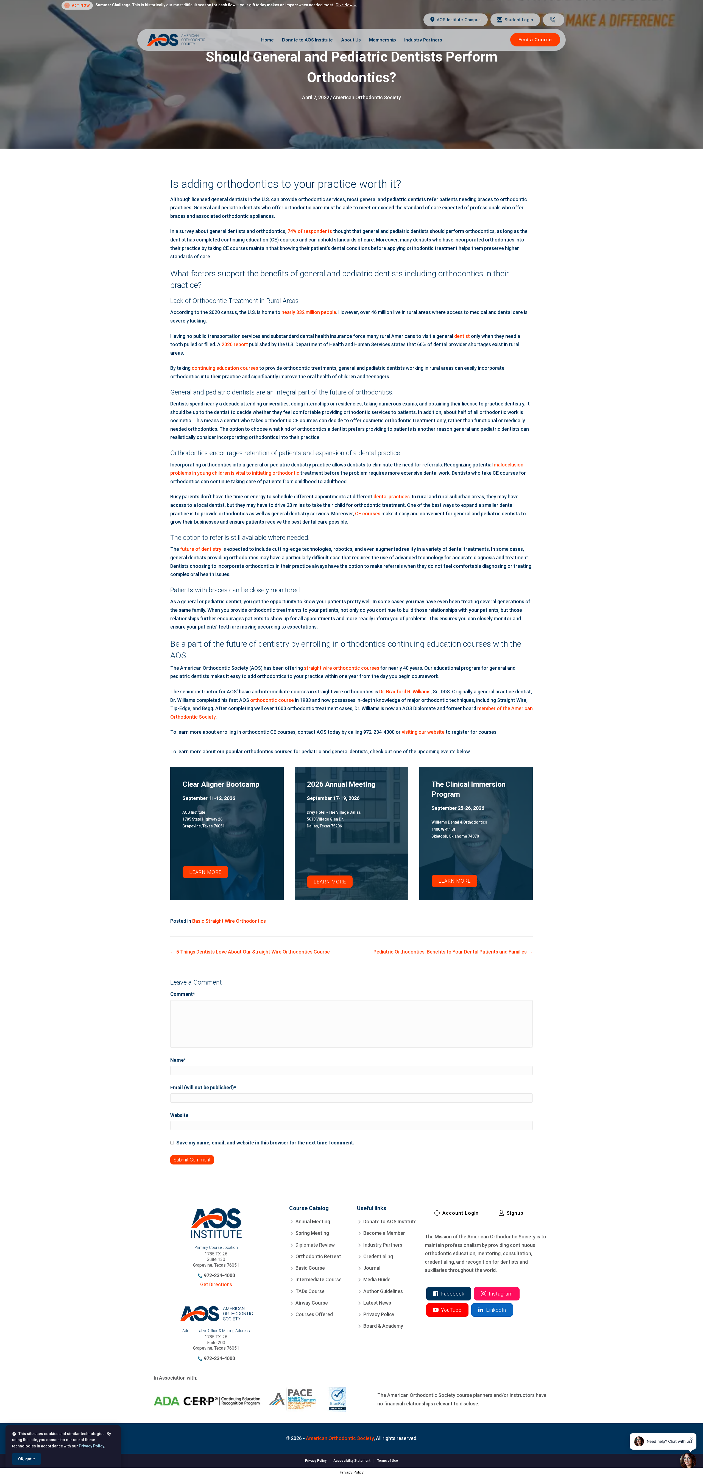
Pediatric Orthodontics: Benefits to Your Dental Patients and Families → (453, 952)
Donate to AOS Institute (390, 1221)
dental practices (391, 496)
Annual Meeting (312, 1221)
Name (178, 1060)
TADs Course (310, 1291)
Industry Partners (382, 1244)
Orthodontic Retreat (318, 1256)
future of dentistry (200, 549)
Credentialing (378, 1256)
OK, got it (26, 1459)
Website (179, 1115)
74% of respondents (310, 231)
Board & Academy (383, 1326)
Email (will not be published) (203, 1087)
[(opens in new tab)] (250, 1399)
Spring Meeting (312, 1233)
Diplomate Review (315, 1244)
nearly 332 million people (308, 312)
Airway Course (311, 1303)
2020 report (235, 344)
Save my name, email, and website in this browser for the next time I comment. (265, 1143)
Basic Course (310, 1268)
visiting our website (423, 732)
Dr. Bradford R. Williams (405, 691)
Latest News (377, 1303)
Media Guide (376, 1279)
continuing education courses (225, 368)
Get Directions (216, 1284)
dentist (462, 336)
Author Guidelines (383, 1291)
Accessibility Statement (351, 1461)
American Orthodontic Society (367, 97)
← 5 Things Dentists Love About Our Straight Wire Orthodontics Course (250, 952)
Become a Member (384, 1233)
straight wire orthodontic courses (341, 668)
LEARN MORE (205, 872)
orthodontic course (272, 700)
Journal (371, 1268)
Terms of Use (387, 1461)
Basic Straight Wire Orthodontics (229, 921)
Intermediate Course (318, 1279)
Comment (182, 994)
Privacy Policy (378, 1314)
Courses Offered (314, 1314)
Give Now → (346, 5)
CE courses (367, 513)
